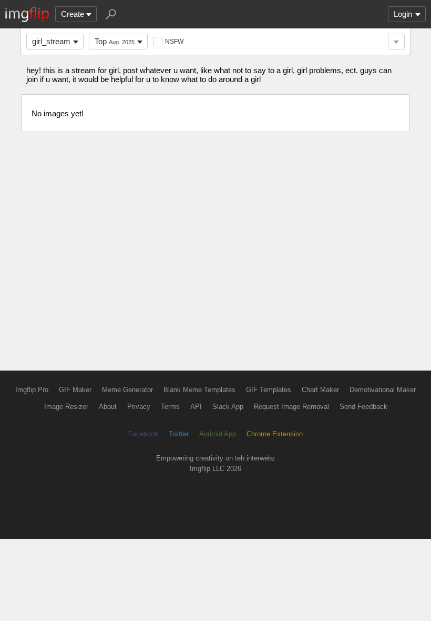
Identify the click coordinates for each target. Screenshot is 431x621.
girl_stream (51, 41)
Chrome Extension (275, 434)
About (108, 406)
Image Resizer (66, 406)
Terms (170, 406)
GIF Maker (75, 390)
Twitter (179, 434)
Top (115, 41)
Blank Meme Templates (199, 390)
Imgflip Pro (31, 390)
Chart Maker (320, 390)
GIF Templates (268, 390)
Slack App (227, 406)
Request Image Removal (291, 406)
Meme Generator (127, 390)
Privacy (138, 406)
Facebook (143, 434)
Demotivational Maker (383, 390)
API (196, 406)
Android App (217, 434)
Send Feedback (363, 406)
